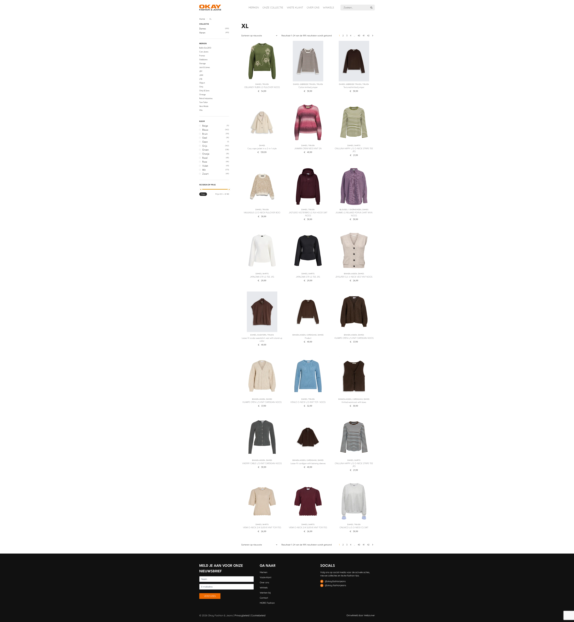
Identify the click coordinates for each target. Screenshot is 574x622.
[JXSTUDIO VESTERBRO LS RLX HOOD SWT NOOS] (308, 186)
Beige (205, 126)
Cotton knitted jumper (308, 87)
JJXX (201, 75)
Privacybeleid (242, 615)
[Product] (308, 311)
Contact (264, 597)
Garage (202, 64)
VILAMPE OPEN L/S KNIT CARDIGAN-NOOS (354, 338)
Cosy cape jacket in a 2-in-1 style (262, 149)
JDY (200, 71)
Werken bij (265, 592)
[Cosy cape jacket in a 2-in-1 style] (262, 122)
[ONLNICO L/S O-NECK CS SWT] (354, 501)
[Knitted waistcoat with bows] (354, 376)
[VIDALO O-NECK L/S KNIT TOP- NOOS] (308, 376)
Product (308, 338)
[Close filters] (230, 24)
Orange (202, 95)
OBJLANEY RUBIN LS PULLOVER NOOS (262, 87)
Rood (204, 158)
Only (201, 87)
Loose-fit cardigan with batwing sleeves (308, 463)
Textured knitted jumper (353, 87)
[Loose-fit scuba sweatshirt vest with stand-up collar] (262, 311)
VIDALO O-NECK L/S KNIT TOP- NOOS (308, 402)
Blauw (205, 130)
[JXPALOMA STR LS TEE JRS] (262, 250)
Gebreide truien (308, 84)
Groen (205, 150)
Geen (205, 142)
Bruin (205, 134)
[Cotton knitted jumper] (308, 61)
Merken (254, 7)
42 (368, 35)
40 (359, 35)
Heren (202, 33)
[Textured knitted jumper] (354, 61)
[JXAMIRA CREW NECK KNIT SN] (308, 122)
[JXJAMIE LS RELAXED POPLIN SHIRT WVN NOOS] (354, 186)
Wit (204, 170)
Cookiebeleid (258, 615)
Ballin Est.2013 (205, 48)
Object (202, 83)
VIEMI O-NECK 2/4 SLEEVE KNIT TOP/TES (262, 528)
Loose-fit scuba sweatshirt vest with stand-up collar (262, 339)
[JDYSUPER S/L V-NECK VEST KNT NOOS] (354, 250)
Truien (265, 84)
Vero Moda (203, 106)
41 (364, 35)
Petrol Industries (205, 99)
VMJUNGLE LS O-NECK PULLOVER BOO (262, 213)
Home (202, 19)
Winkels (328, 7)
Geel (204, 138)
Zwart (205, 174)
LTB (200, 79)
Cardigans (312, 335)
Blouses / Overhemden (351, 209)
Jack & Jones (204, 67)
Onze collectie (272, 7)
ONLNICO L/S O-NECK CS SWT (354, 528)
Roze (204, 162)
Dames (258, 84)
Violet (205, 166)
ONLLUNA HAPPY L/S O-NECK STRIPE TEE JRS (354, 150)
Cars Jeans (203, 52)
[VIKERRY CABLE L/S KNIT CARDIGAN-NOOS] (262, 437)
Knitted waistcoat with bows (354, 402)
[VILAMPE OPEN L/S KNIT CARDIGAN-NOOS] (354, 311)
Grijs (204, 146)
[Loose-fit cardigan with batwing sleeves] (308, 437)
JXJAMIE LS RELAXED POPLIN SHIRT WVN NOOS (354, 214)
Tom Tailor (203, 102)
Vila (200, 110)
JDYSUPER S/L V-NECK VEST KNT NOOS (353, 277)
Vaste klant (295, 7)
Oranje (205, 154)
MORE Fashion (267, 602)
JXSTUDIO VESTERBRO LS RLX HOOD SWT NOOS (308, 214)
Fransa (202, 56)
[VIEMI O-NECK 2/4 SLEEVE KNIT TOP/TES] (262, 501)
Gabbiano (203, 60)
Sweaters (261, 335)
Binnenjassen (350, 274)
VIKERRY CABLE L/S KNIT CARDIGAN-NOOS (262, 463)
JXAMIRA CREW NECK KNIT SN (308, 149)
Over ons (313, 7)
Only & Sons (204, 91)
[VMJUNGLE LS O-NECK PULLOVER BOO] (262, 186)
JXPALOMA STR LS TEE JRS (262, 277)
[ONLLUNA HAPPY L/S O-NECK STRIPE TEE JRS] (354, 122)
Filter (203, 194)
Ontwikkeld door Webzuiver (361, 615)
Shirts (357, 145)
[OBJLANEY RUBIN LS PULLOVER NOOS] (262, 61)
